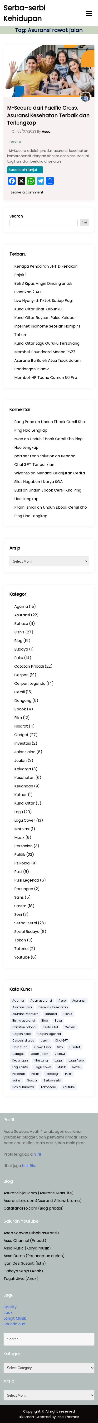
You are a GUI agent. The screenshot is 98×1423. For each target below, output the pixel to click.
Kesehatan (24, 777)
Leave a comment (27, 192)
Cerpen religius (23, 1040)
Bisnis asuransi (23, 1020)
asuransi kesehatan (53, 1007)
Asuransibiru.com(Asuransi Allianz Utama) (43, 1200)
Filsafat (21, 726)
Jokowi (60, 1054)
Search (16, 216)
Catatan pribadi (24, 1027)
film (60, 1047)
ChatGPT (61, 1040)
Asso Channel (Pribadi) (25, 1240)
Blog (18, 640)
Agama (21, 606)
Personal (18, 1074)
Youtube (22, 957)
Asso (62, 1001)
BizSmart (27, 1416)
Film (18, 717)
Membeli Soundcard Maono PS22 (44, 352)
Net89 (76, 1067)
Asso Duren (14, 1256)
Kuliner (20, 794)
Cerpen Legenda (29, 683)
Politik (19, 854)
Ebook (20, 709)
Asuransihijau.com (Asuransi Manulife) (39, 1193)
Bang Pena (24, 421)
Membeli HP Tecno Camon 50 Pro (45, 377)
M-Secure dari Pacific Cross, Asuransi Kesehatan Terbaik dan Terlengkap (48, 115)
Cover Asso (42, 1047)
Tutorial (21, 948)
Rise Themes (68, 1416)
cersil (44, 1040)
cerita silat (50, 1027)
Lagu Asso (76, 1060)
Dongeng (22, 700)
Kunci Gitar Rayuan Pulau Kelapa (44, 317)
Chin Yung (20, 1047)
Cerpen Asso (21, 1034)
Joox (8, 1312)
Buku (18, 658)
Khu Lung (41, 1060)
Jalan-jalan (24, 752)
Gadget (21, 735)
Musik (19, 837)
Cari (84, 222)
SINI (37, 1154)
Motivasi (21, 829)
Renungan (23, 889)
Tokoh (20, 940)
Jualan (20, 760)
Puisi (18, 871)
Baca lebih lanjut (23, 169)
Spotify (10, 1307)
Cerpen (21, 675)
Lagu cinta (20, 1067)
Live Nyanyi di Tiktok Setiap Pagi (43, 300)
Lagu (18, 812)
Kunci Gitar (24, 803)
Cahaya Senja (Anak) (23, 1271)
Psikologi (22, 863)
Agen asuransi (41, 1001)
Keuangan (23, 786)
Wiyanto (22, 473)
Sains (19, 897)
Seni (18, 914)
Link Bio (28, 1165)
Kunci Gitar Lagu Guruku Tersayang (46, 343)
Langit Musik (15, 1318)
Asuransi (15, 142)
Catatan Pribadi (29, 666)
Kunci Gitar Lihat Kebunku (38, 309)
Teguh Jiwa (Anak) (21, 1278)
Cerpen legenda (49, 1034)
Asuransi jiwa (22, 1007)
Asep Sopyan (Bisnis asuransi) (31, 1233)
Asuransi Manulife (25, 1014)
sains (16, 1080)
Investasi (22, 743)
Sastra (20, 906)
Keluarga (22, 769)
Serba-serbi (25, 923)
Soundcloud (14, 1324)
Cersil (19, 692)
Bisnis (19, 632)
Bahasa (21, 623)
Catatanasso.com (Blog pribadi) (34, 1208)
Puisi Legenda (26, 880)
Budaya (21, 649)
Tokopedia (48, 1087)
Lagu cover (43, 1067)
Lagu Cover (24, 820)
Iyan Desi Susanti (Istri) (25, 1263)
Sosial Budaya (26, 931)
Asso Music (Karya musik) (27, 1248)
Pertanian (23, 846)
